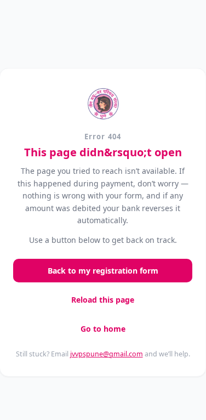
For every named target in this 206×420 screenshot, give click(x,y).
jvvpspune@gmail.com (106, 354)
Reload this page (102, 299)
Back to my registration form (103, 270)
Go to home (103, 328)
